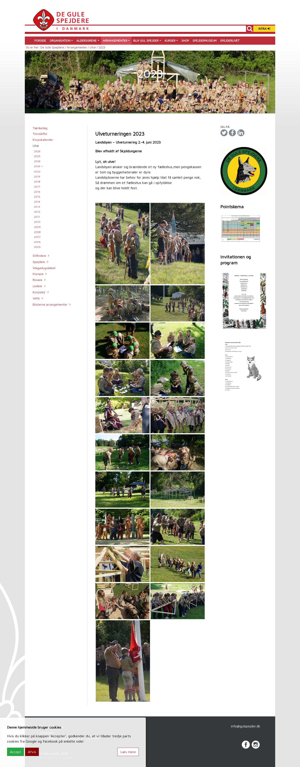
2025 (37, 156)
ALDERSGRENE (86, 40)
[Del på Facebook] (232, 132)
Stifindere (39, 255)
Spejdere (39, 262)
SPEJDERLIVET (229, 40)
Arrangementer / (78, 47)
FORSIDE (40, 40)
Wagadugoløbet (44, 268)
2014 (37, 201)
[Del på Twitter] (224, 132)
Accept (15, 752)
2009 (37, 227)
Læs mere (128, 752)
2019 (37, 176)
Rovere (37, 280)
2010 (37, 221)
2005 (37, 247)
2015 (37, 196)
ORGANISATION (60, 40)
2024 (37, 161)
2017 (37, 186)
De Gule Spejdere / (53, 47)
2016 (37, 191)
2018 (37, 181)
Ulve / (94, 47)
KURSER (170, 40)
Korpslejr (39, 292)
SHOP (185, 40)
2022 (37, 171)
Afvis (32, 752)
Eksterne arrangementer (50, 304)
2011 (37, 216)
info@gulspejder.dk (245, 726)
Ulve (36, 145)
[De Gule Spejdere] (61, 19)
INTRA (262, 28)
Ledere (37, 286)
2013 (37, 206)
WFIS (36, 298)
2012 (37, 211)
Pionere (38, 274)
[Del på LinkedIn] (240, 132)
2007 (37, 236)
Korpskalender (43, 139)
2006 (37, 241)
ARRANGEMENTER (115, 40)
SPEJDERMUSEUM (205, 40)
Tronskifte (40, 134)
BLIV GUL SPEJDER (146, 40)
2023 (37, 166)
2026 (37, 151)
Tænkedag (40, 128)
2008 (37, 232)
